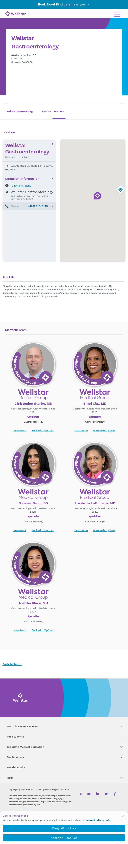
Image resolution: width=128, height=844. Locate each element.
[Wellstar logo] (15, 14)
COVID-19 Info (21, 186)
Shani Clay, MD (94, 403)
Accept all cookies (64, 838)
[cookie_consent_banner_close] (123, 815)
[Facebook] (114, 794)
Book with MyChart (43, 430)
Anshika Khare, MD (33, 603)
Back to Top (10, 664)
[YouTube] (88, 794)
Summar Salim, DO (33, 503)
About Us (46, 111)
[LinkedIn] (97, 794)
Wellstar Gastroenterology (20, 111)
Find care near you (62, 4)
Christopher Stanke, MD (33, 403)
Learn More (19, 430)
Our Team (59, 111)
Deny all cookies (64, 828)
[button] (29, 206)
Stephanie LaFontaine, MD (94, 503)
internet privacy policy (99, 820)
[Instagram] (80, 794)
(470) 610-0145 (38, 206)
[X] (106, 794)
